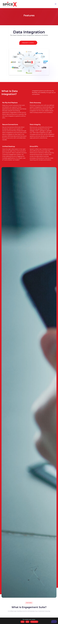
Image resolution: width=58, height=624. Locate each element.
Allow (22, 621)
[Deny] (54, 621)
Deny (27, 621)
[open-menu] (55, 4)
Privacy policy (34, 621)
